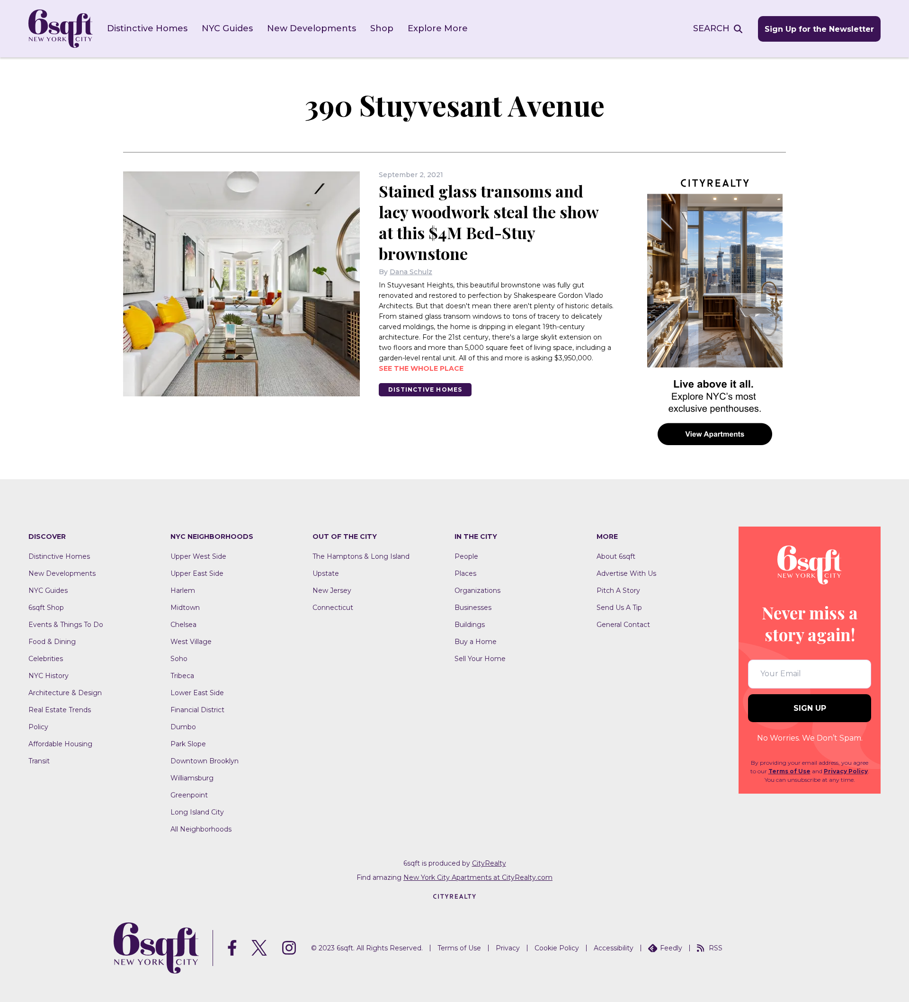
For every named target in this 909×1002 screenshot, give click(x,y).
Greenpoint (189, 795)
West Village (191, 641)
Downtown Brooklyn (204, 761)
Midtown (185, 607)
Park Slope (188, 744)
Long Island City (197, 812)
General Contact (623, 624)
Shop (381, 28)
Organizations (477, 590)
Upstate (325, 573)
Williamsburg (192, 778)
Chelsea (183, 624)
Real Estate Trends (59, 710)
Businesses (472, 607)
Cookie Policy (557, 948)
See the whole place (421, 368)
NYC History (48, 675)
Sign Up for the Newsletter (819, 29)
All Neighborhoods (201, 829)
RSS (715, 948)
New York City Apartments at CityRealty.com (478, 877)
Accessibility (613, 948)
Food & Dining (52, 641)
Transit (39, 761)
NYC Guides (227, 28)
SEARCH (711, 28)
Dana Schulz (411, 272)
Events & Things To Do (65, 624)
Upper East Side (196, 573)
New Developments (311, 28)
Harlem (182, 590)
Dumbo (183, 727)
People (466, 556)
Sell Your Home (480, 658)
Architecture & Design (65, 693)
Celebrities (45, 658)
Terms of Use (789, 771)
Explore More (438, 28)
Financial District (197, 710)
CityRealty (489, 863)
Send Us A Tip (619, 607)
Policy (38, 727)
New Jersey (331, 590)
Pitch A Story (618, 590)
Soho (178, 658)
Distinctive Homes (147, 28)
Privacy (508, 948)
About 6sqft (616, 556)
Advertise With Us (626, 573)
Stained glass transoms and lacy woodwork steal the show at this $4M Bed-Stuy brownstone (488, 222)
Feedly (671, 948)
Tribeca (182, 675)
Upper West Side (198, 556)
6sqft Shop (46, 607)
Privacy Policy (846, 771)
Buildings (469, 624)
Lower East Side (197, 693)
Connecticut (332, 607)
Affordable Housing (60, 744)
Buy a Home (475, 641)
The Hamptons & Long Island (361, 556)
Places (465, 573)
